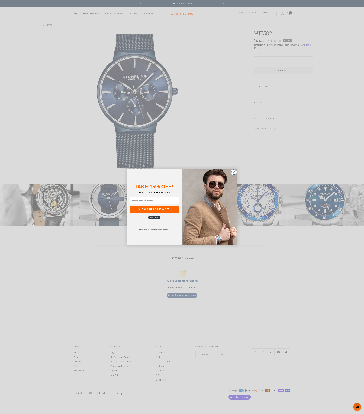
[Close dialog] (233, 172)
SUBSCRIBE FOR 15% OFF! (154, 209)
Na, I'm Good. (154, 217)
